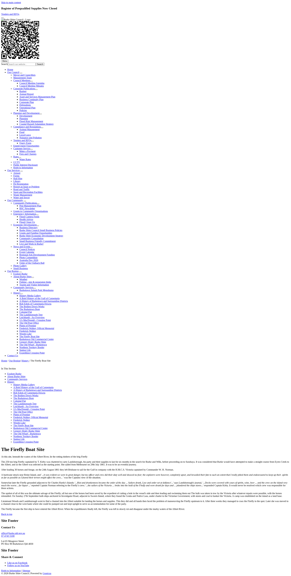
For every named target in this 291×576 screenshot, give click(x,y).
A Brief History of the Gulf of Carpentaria (39, 298)
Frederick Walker (27, 331)
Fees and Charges (27, 154)
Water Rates (25, 159)
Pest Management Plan (30, 205)
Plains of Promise (27, 325)
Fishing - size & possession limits (35, 282)
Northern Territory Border (31, 347)
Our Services (13, 170)
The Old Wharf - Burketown (33, 344)
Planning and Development (26, 113)
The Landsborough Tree (31, 314)
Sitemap (26, 570)
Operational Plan (27, 107)
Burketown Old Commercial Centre (36, 339)
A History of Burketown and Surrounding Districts (43, 301)
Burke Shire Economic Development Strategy (41, 235)
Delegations (25, 105)
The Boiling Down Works (31, 306)
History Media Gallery (30, 295)
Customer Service (21, 148)
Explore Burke (20, 274)
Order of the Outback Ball (31, 263)
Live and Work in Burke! (31, 244)
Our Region (13, 271)
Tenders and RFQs (10, 14)
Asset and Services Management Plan (37, 96)
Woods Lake (25, 333)
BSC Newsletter (27, 208)
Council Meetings (21, 80)
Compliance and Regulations (27, 126)
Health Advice (26, 219)
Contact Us (12, 355)
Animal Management (29, 129)
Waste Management (22, 195)
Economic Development (25, 225)
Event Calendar (26, 252)
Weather (23, 279)
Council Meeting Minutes (31, 86)
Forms (16, 175)
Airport (16, 173)
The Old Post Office (29, 323)
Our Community (15, 200)
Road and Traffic (21, 189)
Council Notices (27, 249)
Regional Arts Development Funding (37, 254)
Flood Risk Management (31, 121)
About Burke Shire (22, 276)
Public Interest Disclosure (25, 165)
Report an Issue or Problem (26, 186)
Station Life (25, 350)
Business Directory (28, 227)
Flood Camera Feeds (29, 216)
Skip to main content (11, 2)
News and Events (21, 246)
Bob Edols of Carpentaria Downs (35, 304)
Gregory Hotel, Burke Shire (32, 342)
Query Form (25, 143)
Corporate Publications (24, 88)
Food (21, 132)
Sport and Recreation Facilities (28, 192)
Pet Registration (20, 184)
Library (16, 181)
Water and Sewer (21, 197)
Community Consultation (31, 238)
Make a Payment (27, 151)
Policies (23, 110)
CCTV (16, 162)
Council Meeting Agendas (31, 83)
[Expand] (21, 73)
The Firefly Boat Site (29, 336)
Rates (16, 156)
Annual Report (26, 94)
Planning (23, 118)
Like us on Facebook (17, 562)
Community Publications (25, 203)
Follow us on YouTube (18, 565)
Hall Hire (17, 178)
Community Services (23, 287)
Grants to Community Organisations (30, 211)
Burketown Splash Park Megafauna (36, 290)
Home (4, 360)
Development (25, 116)
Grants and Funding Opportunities (35, 233)
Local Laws (25, 135)
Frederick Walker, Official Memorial (36, 328)
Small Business (20, 268)
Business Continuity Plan (31, 99)
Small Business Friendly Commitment (37, 241)
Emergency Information (24, 214)
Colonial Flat (25, 312)
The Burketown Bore (29, 309)
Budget (22, 91)
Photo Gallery (20, 265)
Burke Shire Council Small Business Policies (40, 230)
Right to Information (23, 167)
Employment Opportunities (26, 146)
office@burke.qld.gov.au (13, 533)
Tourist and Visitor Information (34, 284)
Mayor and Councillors (24, 75)
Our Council (13, 72)
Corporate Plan (26, 102)
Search (4, 64)
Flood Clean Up (27, 222)
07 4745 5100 (8, 536)
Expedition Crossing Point (32, 353)
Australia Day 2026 (28, 260)
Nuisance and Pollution (30, 137)
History (16, 293)
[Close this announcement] (2, 17)
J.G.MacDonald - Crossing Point (35, 320)
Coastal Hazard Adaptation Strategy (36, 124)
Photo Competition (28, 257)
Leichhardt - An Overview (32, 317)
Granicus (47, 573)
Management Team (22, 77)
